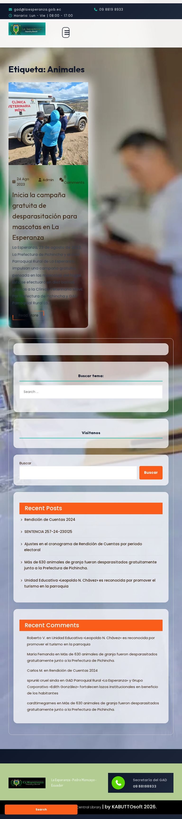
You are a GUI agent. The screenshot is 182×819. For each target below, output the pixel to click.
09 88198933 (144, 786)
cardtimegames (41, 703)
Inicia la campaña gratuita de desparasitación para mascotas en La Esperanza (44, 216)
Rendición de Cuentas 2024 (49, 519)
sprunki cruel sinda (43, 680)
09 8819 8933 (111, 9)
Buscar (25, 463)
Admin (48, 179)
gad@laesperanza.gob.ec (37, 9)
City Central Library (84, 807)
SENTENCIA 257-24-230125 (48, 531)
